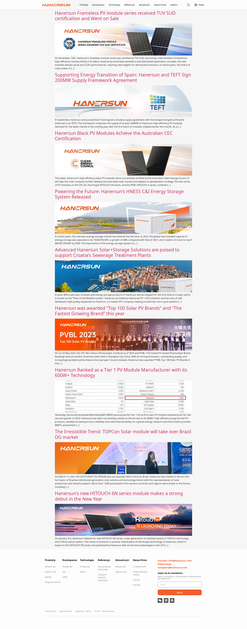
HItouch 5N (50, 571)
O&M (64, 577)
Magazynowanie (52, 582)
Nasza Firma (160, 4)
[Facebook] (172, 600)
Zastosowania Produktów (104, 568)
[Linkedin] (166, 600)
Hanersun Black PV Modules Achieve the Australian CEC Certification (114, 136)
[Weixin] (160, 600)
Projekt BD (67, 566)
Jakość (83, 571)
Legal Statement (65, 611)
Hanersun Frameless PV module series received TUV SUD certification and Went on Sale (115, 15)
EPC (64, 571)
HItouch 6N (50, 566)
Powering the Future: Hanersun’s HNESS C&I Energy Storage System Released (119, 194)
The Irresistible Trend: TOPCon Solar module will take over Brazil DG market (123, 434)
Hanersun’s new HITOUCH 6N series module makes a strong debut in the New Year (119, 496)
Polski (201, 4)
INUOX (88, 611)
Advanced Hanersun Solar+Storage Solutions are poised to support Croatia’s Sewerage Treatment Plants (117, 252)
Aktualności (144, 4)
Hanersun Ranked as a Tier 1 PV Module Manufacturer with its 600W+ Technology (121, 372)
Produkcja (84, 566)
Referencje (129, 4)
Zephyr (48, 577)
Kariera (136, 579)
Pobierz (174, 4)
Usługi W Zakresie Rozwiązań (103, 577)
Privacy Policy (50, 611)
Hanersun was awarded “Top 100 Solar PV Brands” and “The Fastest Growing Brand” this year (118, 311)
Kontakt (136, 585)
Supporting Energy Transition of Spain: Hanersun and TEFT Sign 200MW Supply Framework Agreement (123, 77)
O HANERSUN (139, 566)
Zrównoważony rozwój (140, 573)
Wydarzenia (121, 571)
